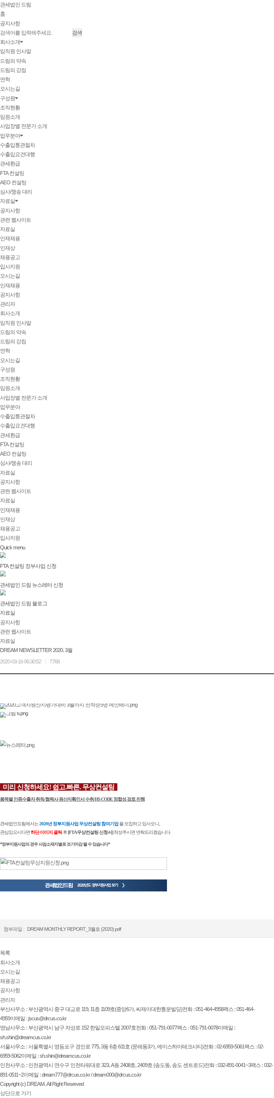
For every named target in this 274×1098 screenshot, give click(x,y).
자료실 (7, 201)
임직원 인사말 (15, 51)
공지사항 (10, 23)
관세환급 (10, 163)
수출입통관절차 (17, 145)
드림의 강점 (13, 70)
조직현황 (10, 107)
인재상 (7, 248)
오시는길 (10, 89)
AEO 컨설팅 (13, 182)
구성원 (7, 98)
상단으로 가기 (15, 1093)
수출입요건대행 (17, 154)
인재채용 (10, 238)
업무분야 (10, 136)
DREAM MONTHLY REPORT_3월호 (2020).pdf (74, 929)
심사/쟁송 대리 (16, 192)
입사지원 (10, 266)
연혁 (5, 79)
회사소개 (10, 42)
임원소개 (10, 117)
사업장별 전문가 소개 (23, 126)
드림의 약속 (13, 61)
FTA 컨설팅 (12, 173)
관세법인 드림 (15, 4)
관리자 (7, 304)
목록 (5, 953)
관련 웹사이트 (15, 220)
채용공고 (10, 257)
